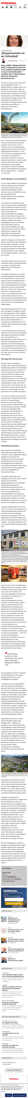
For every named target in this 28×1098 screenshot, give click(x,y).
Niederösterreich (12, 1062)
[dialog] (14, 1090)
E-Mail (6, 898)
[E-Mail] (20, 7)
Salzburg (4, 985)
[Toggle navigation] (25, 5)
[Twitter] (11, 7)
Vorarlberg (5, 973)
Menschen (4, 1062)
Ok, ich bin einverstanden (19, 1095)
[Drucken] (24, 7)
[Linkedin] (6, 7)
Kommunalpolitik (6, 1064)
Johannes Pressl (14, 952)
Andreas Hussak (13, 60)
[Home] (9, 5)
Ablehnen (8, 1095)
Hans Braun (13, 933)
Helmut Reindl (13, 923)
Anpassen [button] (3, 1091)
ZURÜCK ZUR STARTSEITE (14, 1070)
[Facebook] (3, 7)
